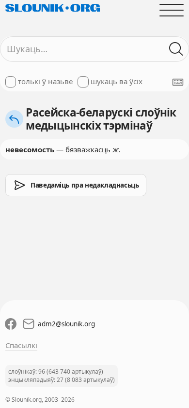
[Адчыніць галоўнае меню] (172, 10)
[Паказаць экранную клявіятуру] (178, 82)
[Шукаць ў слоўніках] (176, 49)
